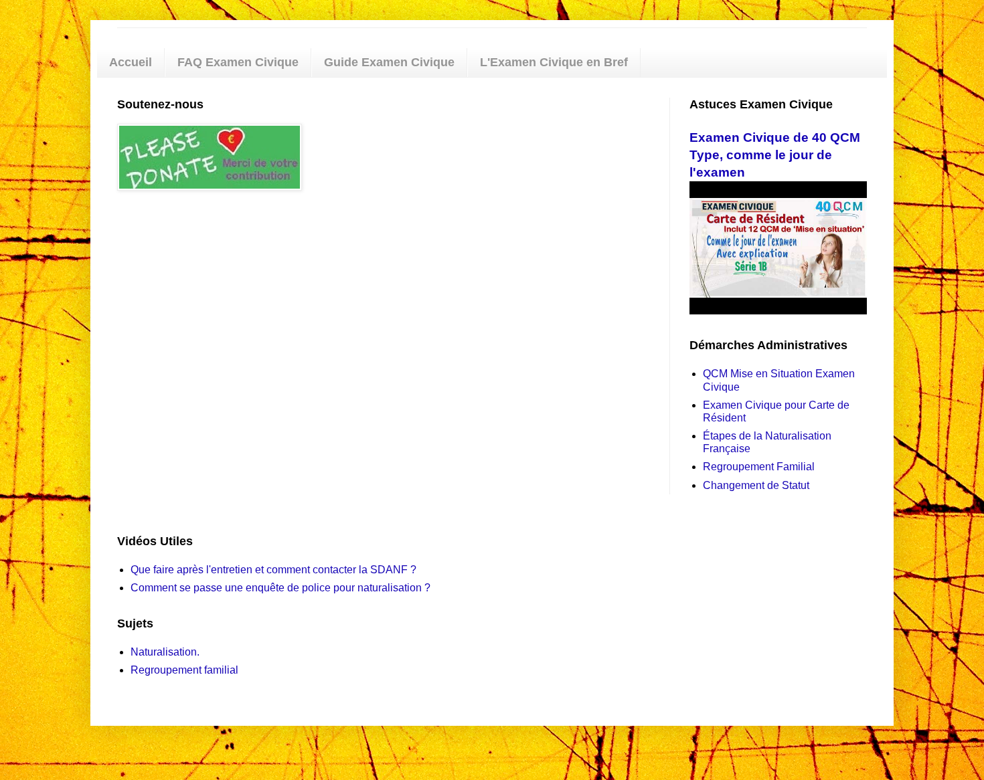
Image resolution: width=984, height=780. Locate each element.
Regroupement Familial (759, 466)
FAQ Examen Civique (238, 62)
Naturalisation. (165, 652)
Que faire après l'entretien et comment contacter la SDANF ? (273, 569)
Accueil (130, 62)
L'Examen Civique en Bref (554, 62)
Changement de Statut (756, 485)
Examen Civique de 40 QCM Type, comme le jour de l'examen (774, 154)
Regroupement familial (184, 670)
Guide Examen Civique (389, 62)
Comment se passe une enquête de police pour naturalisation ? (280, 587)
